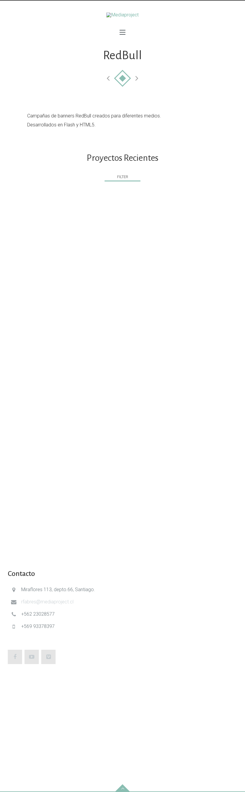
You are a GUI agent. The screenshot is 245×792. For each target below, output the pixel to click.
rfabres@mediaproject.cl (47, 602)
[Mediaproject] (122, 15)
